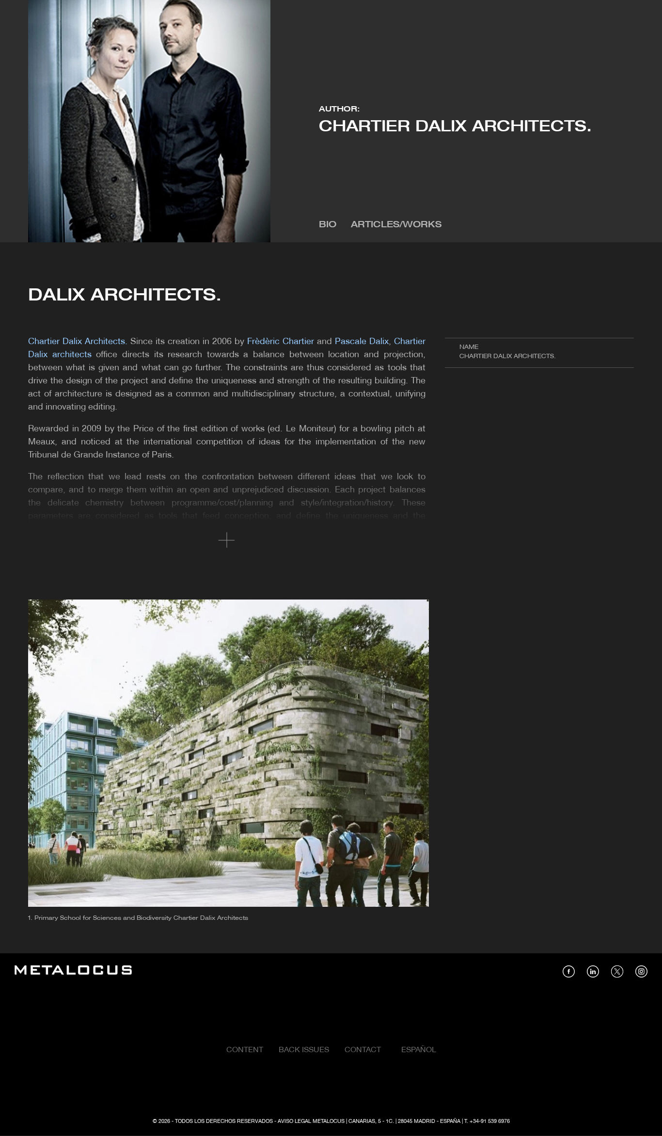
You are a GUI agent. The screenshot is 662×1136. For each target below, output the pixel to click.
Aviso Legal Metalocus (311, 1121)
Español (418, 1050)
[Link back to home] (73, 971)
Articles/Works (396, 225)
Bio (327, 225)
